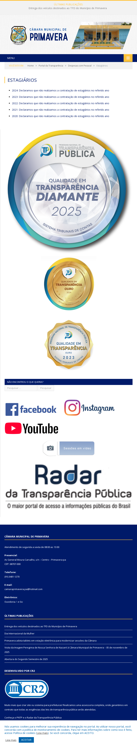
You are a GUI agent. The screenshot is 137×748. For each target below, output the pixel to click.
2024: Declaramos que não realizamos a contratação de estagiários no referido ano (60, 90)
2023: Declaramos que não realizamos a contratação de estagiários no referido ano (60, 97)
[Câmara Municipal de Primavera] (68, 34)
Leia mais (42, 732)
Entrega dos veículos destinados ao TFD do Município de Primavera (40, 626)
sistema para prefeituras (48, 705)
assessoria (88, 705)
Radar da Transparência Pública (44, 717)
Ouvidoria (9, 601)
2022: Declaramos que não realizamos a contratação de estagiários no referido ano (60, 103)
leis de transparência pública (61, 709)
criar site (26, 705)
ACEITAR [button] (26, 739)
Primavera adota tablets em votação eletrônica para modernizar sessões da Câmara (50, 640)
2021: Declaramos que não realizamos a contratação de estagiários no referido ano (60, 109)
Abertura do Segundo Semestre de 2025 (26, 659)
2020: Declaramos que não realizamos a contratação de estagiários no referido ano (60, 116)
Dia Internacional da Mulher (68, 8)
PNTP (19, 717)
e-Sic (20, 601)
